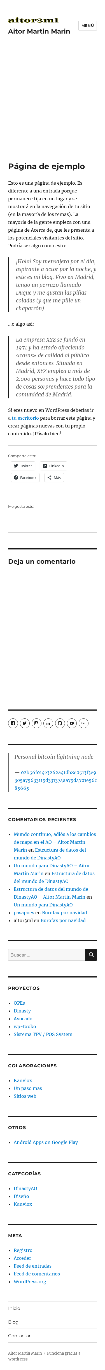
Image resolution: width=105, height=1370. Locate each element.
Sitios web (25, 1096)
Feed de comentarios (37, 1274)
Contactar (19, 1335)
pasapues (24, 912)
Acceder (22, 1258)
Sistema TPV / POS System (43, 1034)
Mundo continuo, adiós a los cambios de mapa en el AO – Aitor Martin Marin (55, 842)
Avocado (23, 1018)
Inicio (14, 1308)
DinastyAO (25, 1188)
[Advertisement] (52, 106)
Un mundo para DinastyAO (43, 905)
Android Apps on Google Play (46, 1142)
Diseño (21, 1196)
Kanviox (23, 1080)
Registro (23, 1250)
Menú (87, 25)
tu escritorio (25, 418)
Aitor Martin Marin (39, 31)
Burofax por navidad (64, 912)
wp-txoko (25, 1026)
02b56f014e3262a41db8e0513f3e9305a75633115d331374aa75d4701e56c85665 (56, 780)
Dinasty (22, 1011)
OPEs (19, 1003)
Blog (13, 1322)
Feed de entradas (33, 1266)
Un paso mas (28, 1088)
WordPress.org (30, 1281)
